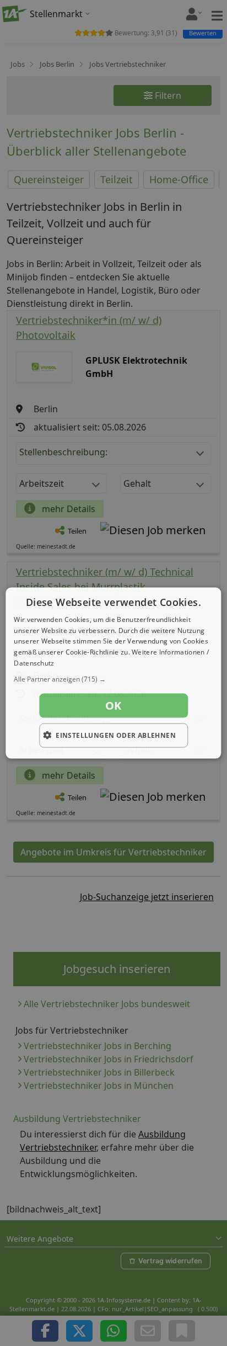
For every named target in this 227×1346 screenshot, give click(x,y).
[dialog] (113, 673)
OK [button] (113, 705)
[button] (113, 679)
